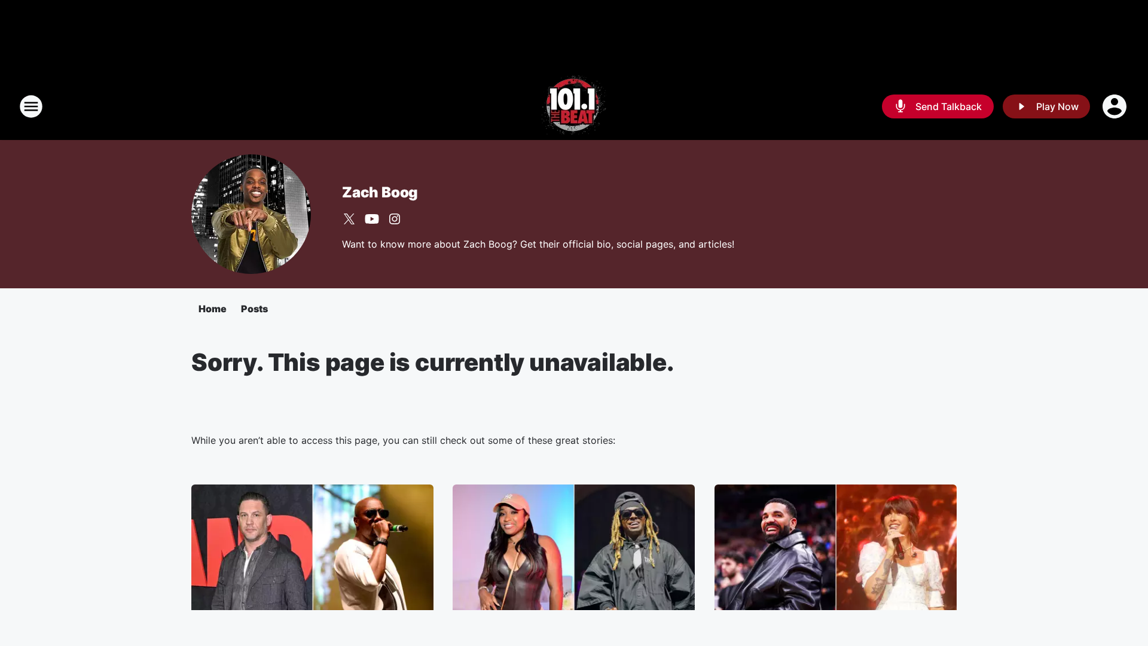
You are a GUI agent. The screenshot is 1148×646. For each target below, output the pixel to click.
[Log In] (1116, 106)
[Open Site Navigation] (31, 106)
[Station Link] (574, 106)
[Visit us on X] (349, 219)
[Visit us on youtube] (372, 219)
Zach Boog (380, 192)
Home (213, 309)
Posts (254, 309)
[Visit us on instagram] (394, 219)
